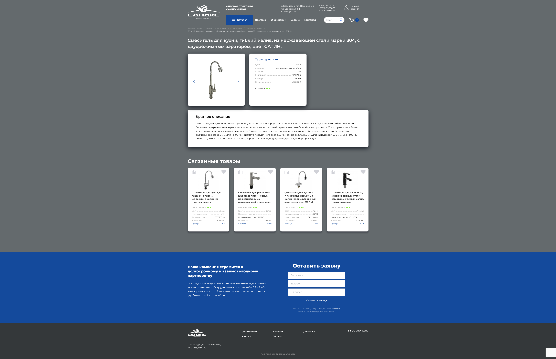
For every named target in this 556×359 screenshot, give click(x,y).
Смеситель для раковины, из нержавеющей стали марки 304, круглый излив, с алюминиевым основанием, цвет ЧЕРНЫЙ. (347, 197)
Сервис (295, 20)
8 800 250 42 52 (327, 5)
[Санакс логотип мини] (197, 333)
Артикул (196, 223)
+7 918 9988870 (327, 8)
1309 (223, 223)
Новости (278, 331)
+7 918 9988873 (327, 10)
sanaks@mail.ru (289, 11)
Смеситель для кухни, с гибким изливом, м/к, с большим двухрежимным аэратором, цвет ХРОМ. (300, 197)
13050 (269, 223)
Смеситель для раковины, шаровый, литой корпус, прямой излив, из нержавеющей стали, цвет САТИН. (254, 197)
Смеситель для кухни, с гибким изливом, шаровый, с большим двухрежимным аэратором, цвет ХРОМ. (206, 197)
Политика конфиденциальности (278, 354)
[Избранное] (365, 20)
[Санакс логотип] (204, 12)
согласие (336, 309)
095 (316, 223)
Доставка (261, 20)
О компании (278, 20)
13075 (362, 223)
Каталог (242, 20)
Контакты (310, 20)
